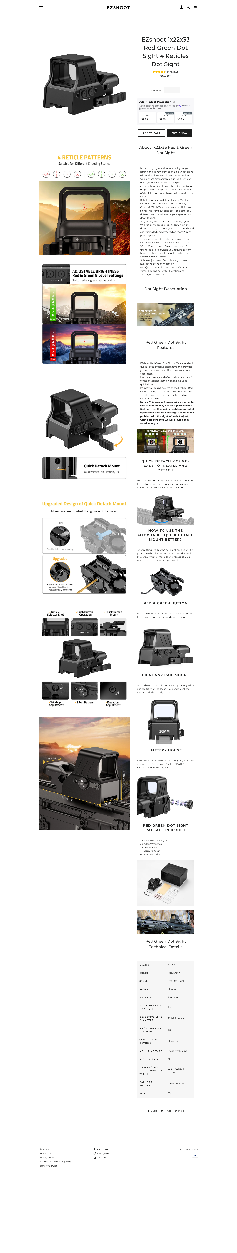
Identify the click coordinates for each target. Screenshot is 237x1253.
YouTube (102, 1157)
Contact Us (45, 1153)
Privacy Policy (47, 1157)
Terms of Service (48, 1165)
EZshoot (118, 7)
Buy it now (180, 133)
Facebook (102, 1149)
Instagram (102, 1153)
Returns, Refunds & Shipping (55, 1161)
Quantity (156, 90)
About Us (44, 1149)
